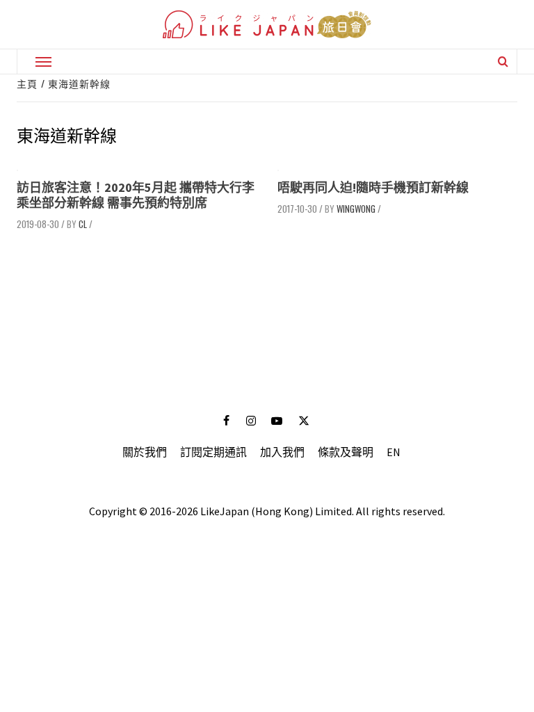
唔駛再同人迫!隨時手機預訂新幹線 (373, 187)
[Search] (503, 61)
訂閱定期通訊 (213, 452)
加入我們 (282, 452)
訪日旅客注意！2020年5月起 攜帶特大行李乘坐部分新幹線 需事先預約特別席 (135, 195)
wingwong (356, 209)
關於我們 (144, 452)
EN (393, 452)
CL (83, 224)
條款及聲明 (345, 452)
